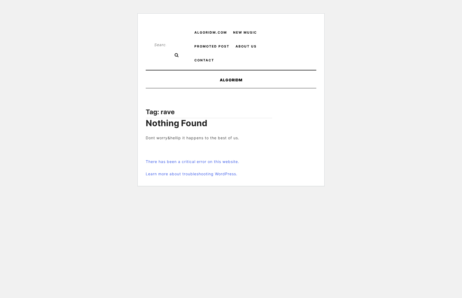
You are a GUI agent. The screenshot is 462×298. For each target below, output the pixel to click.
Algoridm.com (210, 32)
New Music (245, 32)
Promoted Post (211, 46)
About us (246, 46)
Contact (204, 60)
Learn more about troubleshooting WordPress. (191, 174)
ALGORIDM (231, 80)
